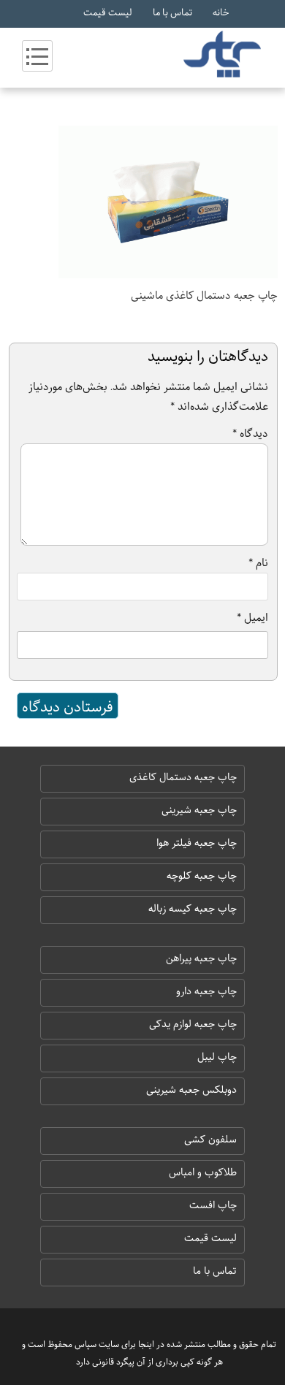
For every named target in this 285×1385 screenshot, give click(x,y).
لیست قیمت (107, 12)
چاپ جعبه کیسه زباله (192, 908)
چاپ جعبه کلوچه (202, 875)
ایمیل (252, 617)
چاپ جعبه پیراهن (201, 958)
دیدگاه (250, 433)
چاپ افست (213, 1205)
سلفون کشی (210, 1139)
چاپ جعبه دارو (206, 991)
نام (258, 562)
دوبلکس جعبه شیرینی (191, 1089)
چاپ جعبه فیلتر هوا (196, 843)
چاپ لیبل (217, 1057)
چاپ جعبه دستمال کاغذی (183, 777)
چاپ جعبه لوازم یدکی (193, 1024)
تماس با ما (172, 12)
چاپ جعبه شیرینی (199, 810)
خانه (221, 12)
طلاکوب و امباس (203, 1172)
